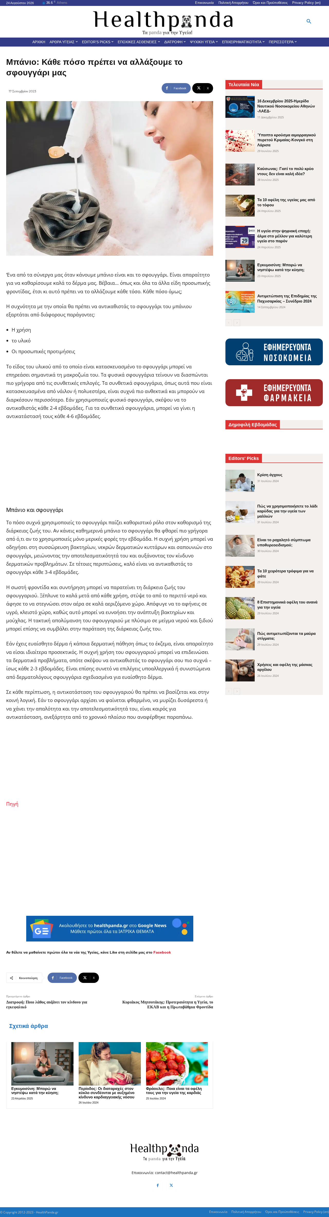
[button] (309, 21)
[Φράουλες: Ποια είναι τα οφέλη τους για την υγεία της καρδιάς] (177, 1064)
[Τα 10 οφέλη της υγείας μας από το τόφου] (240, 206)
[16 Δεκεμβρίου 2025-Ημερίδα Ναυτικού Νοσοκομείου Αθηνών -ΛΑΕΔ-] (240, 107)
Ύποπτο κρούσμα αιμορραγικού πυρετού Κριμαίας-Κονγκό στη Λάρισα (286, 140)
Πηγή (12, 804)
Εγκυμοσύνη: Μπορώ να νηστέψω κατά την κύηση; (35, 1090)
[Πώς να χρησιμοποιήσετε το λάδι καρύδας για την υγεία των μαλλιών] (240, 512)
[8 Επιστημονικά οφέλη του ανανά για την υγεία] (240, 608)
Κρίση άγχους (269, 475)
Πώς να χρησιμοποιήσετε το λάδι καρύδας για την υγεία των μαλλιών (287, 511)
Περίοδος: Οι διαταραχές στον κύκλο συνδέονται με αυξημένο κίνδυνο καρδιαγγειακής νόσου (106, 1092)
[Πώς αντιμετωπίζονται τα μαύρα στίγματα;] (240, 639)
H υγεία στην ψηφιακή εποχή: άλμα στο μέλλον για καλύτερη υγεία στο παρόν (284, 236)
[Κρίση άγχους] (240, 481)
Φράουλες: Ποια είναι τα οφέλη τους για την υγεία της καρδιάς (174, 1090)
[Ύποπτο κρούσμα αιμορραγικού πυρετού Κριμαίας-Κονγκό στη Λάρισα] (240, 141)
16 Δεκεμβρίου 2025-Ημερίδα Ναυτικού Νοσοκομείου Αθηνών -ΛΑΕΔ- (286, 106)
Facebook (162, 952)
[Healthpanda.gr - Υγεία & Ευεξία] (164, 22)
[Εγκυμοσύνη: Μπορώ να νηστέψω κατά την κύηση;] (42, 1064)
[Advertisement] (109, 463)
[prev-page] (228, 322)
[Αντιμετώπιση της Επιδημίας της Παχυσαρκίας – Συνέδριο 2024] (240, 302)
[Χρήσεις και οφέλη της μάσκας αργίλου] (240, 670)
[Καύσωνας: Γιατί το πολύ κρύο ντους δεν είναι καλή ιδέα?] (240, 174)
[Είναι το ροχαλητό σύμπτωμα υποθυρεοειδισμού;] (240, 546)
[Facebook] (158, 1186)
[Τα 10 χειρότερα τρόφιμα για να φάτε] (240, 577)
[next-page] (237, 322)
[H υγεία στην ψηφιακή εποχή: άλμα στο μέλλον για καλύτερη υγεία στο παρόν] (240, 237)
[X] (171, 1186)
